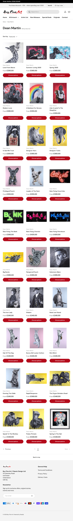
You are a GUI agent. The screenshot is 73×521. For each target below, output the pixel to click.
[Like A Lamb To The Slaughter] (60, 93)
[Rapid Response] (36, 378)
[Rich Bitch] (60, 338)
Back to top (36, 457)
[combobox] (42, 12)
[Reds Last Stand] (60, 297)
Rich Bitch (53, 353)
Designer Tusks (55, 151)
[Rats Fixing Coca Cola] (60, 176)
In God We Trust (8, 151)
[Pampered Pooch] (36, 257)
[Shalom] (36, 297)
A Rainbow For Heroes (34, 108)
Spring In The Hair (56, 434)
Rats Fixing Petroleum (57, 231)
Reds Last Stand (55, 312)
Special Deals (46, 17)
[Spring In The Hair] (60, 419)
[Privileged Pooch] (13, 176)
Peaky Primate (31, 434)
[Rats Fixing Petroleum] (60, 216)
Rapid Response (31, 393)
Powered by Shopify (19, 514)
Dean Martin (10, 21)
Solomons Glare (55, 272)
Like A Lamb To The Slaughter (56, 109)
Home (5, 17)
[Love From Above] (13, 52)
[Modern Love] (13, 93)
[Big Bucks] (13, 257)
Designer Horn (31, 151)
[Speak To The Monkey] (13, 419)
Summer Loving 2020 (33, 67)
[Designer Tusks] (60, 136)
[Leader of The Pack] (36, 176)
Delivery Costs (42, 477)
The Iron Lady (7, 312)
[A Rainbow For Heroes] (36, 93)
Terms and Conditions (45, 470)
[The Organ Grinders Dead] (60, 378)
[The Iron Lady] (13, 297)
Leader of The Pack (33, 191)
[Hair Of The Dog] (13, 338)
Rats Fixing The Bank (10, 231)
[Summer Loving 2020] (36, 52)
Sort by (5, 36)
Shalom (28, 312)
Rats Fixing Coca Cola (57, 191)
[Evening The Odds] (13, 378)
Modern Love (7, 108)
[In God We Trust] (13, 136)
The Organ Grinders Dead (58, 393)
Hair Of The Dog (8, 353)
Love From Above (9, 67)
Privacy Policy (42, 474)
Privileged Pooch (9, 191)
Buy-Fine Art (10, 514)
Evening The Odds (9, 393)
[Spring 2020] (60, 52)
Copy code (59, 5)
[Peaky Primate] (36, 419)
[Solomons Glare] (60, 257)
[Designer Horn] (36, 136)
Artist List (24, 17)
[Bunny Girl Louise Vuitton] (36, 338)
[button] (69, 12)
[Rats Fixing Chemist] (36, 216)
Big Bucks (6, 272)
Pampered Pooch (32, 272)
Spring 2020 (54, 67)
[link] (55, 449)
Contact (65, 17)
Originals (57, 17)
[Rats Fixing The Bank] (13, 216)
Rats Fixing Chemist (33, 231)
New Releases (35, 17)
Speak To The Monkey (10, 434)
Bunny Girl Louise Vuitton (35, 353)
